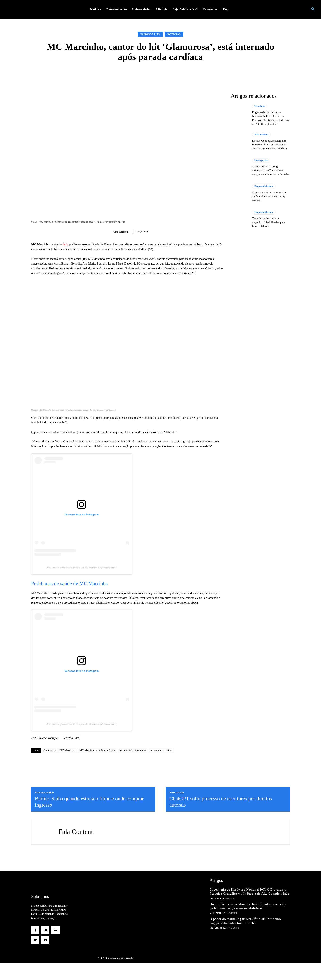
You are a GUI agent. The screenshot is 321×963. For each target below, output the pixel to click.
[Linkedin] (55, 930)
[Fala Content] (108, 232)
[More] (219, 73)
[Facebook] (35, 930)
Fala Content (120, 231)
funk (65, 244)
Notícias (174, 34)
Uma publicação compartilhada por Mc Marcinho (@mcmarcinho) (81, 567)
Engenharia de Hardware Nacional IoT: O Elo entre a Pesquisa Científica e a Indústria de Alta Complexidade (249, 891)
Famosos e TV (150, 34)
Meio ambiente (261, 134)
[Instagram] (45, 930)
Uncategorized (261, 160)
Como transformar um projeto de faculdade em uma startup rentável (269, 196)
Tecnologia (259, 106)
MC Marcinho (68, 750)
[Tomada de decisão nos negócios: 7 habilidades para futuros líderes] (239, 218)
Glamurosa (49, 750)
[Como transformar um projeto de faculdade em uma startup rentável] (239, 193)
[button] (312, 9)
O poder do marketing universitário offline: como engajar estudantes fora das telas (270, 170)
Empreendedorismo (263, 186)
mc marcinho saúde (161, 750)
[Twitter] (35, 940)
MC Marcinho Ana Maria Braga (97, 750)
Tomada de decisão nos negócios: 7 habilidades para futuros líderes (268, 222)
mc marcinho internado (132, 750)
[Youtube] (45, 940)
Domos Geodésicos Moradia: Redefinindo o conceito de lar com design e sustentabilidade (269, 144)
